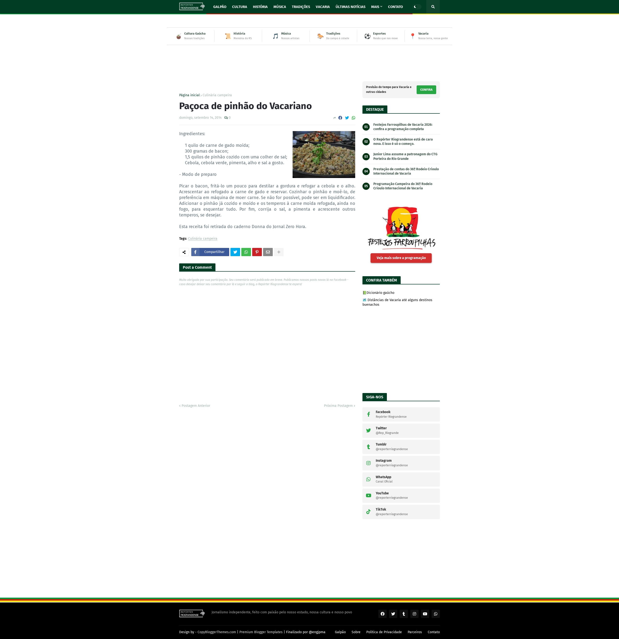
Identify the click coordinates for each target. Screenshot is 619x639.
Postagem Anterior (196, 406)
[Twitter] (347, 118)
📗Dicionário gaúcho (378, 293)
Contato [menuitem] (395, 7)
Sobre (356, 632)
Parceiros (415, 632)
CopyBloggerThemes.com (217, 632)
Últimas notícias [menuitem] (350, 7)
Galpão (340, 632)
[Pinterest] (257, 252)
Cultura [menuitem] (239, 7)
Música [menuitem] (279, 7)
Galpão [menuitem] (219, 7)
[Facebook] (340, 118)
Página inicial (189, 95)
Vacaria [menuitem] (323, 7)
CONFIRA (426, 89)
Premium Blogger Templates (261, 632)
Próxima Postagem (338, 406)
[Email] (268, 252)
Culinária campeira (217, 95)
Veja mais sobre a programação (401, 258)
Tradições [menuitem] (301, 7)
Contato (434, 632)
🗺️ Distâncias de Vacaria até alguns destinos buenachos (397, 302)
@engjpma (317, 632)
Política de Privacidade (384, 632)
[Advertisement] (309, 59)
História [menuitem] (260, 7)
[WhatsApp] (353, 118)
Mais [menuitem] (375, 7)
